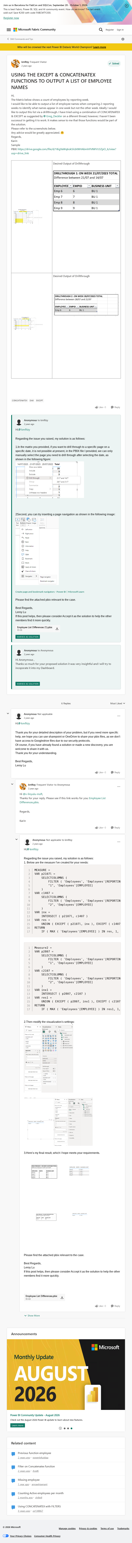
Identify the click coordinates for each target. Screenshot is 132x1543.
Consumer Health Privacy (47, 1535)
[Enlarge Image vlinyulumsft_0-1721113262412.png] (49, 479)
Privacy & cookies (88, 1528)
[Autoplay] (60, 1428)
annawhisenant (39, 1484)
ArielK (36, 1471)
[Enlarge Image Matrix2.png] (27, 217)
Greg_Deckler (54, 116)
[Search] (101, 30)
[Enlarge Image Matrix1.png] (27, 324)
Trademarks (123, 1528)
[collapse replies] (8, 713)
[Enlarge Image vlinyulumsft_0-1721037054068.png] (48, 1058)
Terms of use (107, 1528)
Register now (11, 18)
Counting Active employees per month (41, 1493)
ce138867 (38, 1510)
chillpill (38, 1497)
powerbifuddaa (40, 1457)
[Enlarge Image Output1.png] (86, 304)
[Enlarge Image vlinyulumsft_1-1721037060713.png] (58, 1122)
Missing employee (29, 1479)
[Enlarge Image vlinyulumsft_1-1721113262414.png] (37, 550)
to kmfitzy (43, 420)
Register (110, 29)
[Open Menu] (122, 39)
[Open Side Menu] (9, 29)
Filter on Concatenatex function (36, 1466)
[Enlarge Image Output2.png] (86, 191)
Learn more (99, 47)
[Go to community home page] (34, 30)
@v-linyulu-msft (32, 794)
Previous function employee (34, 1453)
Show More (34, 1315)
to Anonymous (45, 650)
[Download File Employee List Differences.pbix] (62, 1297)
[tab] (64, 1428)
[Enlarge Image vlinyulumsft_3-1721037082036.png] (58, 1218)
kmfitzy (25, 61)
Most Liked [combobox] (117, 703)
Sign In (120, 29)
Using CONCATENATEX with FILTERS (39, 1506)
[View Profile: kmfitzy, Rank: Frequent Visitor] (15, 63)
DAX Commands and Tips (21, 39)
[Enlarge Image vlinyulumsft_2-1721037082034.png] (58, 1172)
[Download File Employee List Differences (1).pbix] (57, 628)
